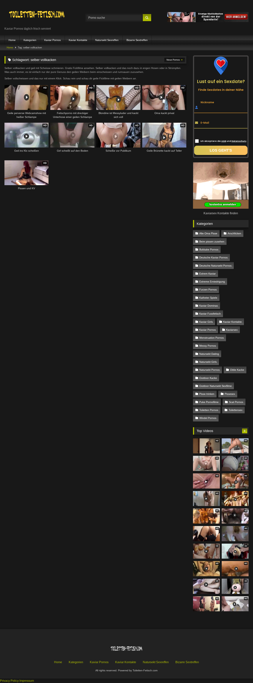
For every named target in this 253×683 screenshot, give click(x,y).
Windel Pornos (207, 417)
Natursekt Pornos (209, 369)
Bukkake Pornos (208, 249)
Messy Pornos (207, 345)
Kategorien (30, 40)
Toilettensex (235, 410)
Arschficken (234, 233)
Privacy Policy (9, 680)
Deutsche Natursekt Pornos (215, 265)
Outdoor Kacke (208, 377)
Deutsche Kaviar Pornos (213, 257)
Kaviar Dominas (208, 305)
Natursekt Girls (208, 361)
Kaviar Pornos (52, 40)
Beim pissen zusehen (211, 241)
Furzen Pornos (208, 289)
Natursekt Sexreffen (107, 40)
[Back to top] (241, 672)
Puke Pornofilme (209, 402)
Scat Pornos (236, 402)
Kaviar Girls (206, 321)
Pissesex (230, 393)
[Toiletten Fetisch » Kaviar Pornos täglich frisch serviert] (36, 15)
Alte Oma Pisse (208, 233)
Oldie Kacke (237, 369)
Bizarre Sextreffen (137, 40)
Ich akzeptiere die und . (223, 141)
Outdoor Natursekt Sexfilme (215, 385)
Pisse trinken (206, 393)
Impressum (26, 680)
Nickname (207, 102)
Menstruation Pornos (211, 337)
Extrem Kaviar (207, 273)
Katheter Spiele (208, 297)
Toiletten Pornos (208, 410)
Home (12, 40)
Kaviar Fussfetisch (210, 313)
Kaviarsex (232, 329)
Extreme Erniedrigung (212, 281)
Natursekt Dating (209, 353)
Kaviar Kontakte (78, 40)
